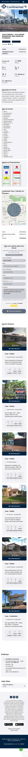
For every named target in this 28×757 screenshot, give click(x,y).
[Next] (24, 337)
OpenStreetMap (22, 224)
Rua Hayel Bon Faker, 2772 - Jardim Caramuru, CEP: (15, 661)
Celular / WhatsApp (6, 269)
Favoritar (7, 41)
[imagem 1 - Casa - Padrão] (14, 337)
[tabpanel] (14, 20)
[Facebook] (14, 697)
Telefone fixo (7, 281)
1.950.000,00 (22, 49)
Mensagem (4, 287)
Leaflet (16, 224)
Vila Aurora (19, 34)
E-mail (3, 275)
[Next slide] (25, 20)
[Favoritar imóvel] (25, 329)
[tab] (21, 12)
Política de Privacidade (14, 728)
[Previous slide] (2, 20)
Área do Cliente (5, 1)
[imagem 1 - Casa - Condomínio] (14, 599)
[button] (23, 1)
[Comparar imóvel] (25, 331)
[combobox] (14, 260)
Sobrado (9, 34)
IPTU (5, 686)
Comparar (17, 41)
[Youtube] (17, 697)
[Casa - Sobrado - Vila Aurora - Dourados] (12, 6)
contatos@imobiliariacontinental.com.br (15, 668)
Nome (3, 263)
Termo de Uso (14, 730)
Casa (4, 34)
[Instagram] (11, 697)
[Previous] (4, 337)
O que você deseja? (6, 257)
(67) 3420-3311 (14, 1)
